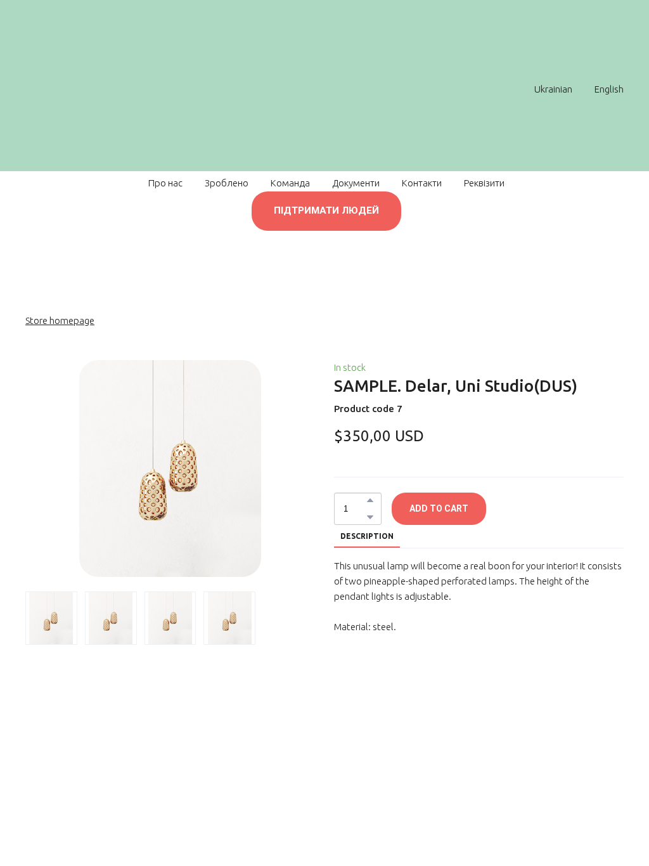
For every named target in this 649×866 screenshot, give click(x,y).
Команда (290, 183)
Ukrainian (553, 89)
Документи (356, 183)
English (609, 89)
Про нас (165, 183)
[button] (326, 211)
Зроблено (226, 183)
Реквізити (484, 183)
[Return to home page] (318, 88)
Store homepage (59, 320)
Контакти (422, 183)
